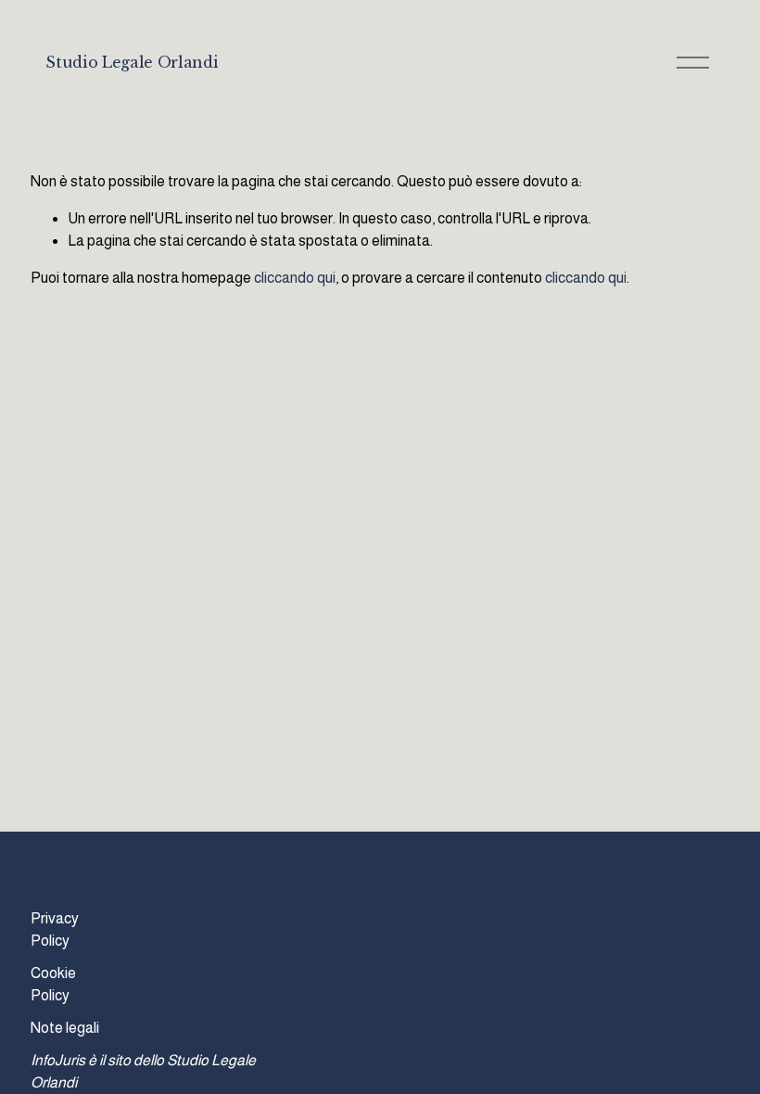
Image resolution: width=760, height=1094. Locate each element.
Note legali (65, 1028)
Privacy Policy (55, 929)
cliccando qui (295, 278)
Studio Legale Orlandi (131, 62)
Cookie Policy (53, 984)
